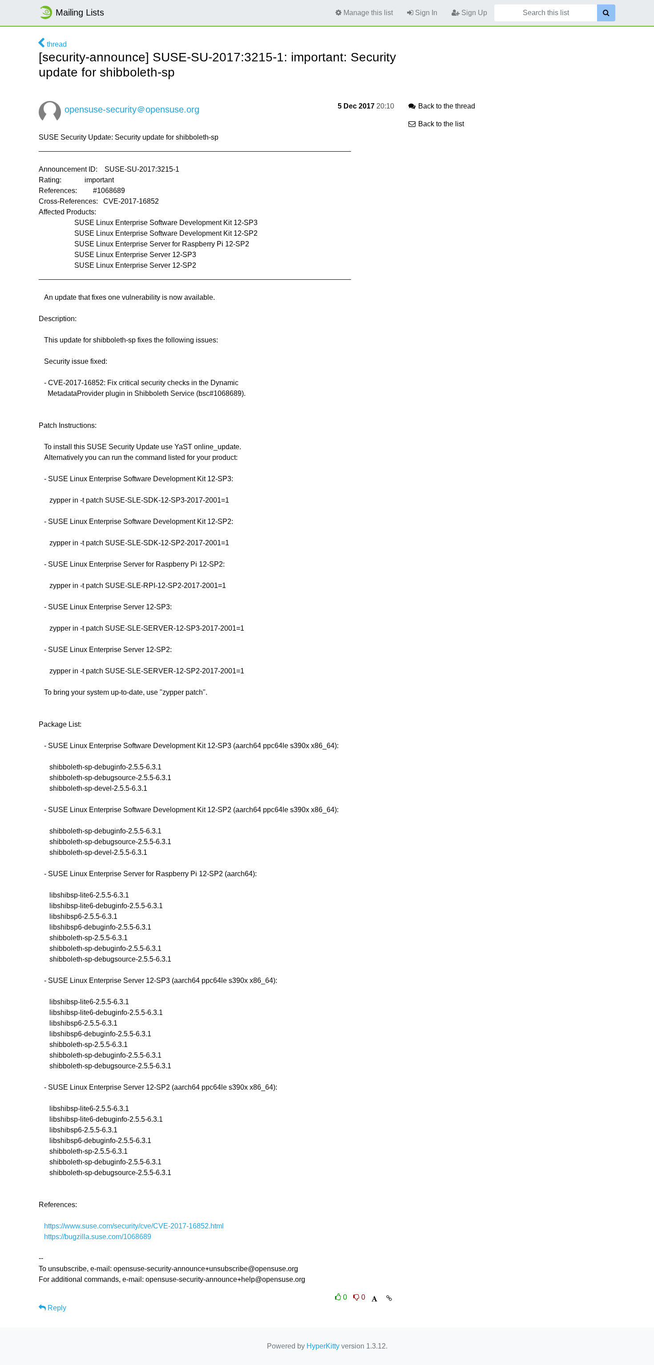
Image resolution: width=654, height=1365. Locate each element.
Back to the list (440, 124)
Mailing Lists (80, 12)
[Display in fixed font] (374, 1299)
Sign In (425, 12)
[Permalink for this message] (389, 1298)
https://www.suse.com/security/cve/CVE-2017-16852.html (134, 1226)
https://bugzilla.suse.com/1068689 (97, 1236)
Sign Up (473, 12)
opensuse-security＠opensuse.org (132, 109)
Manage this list (367, 12)
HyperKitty (323, 1346)
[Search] (606, 12)
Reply (56, 1308)
